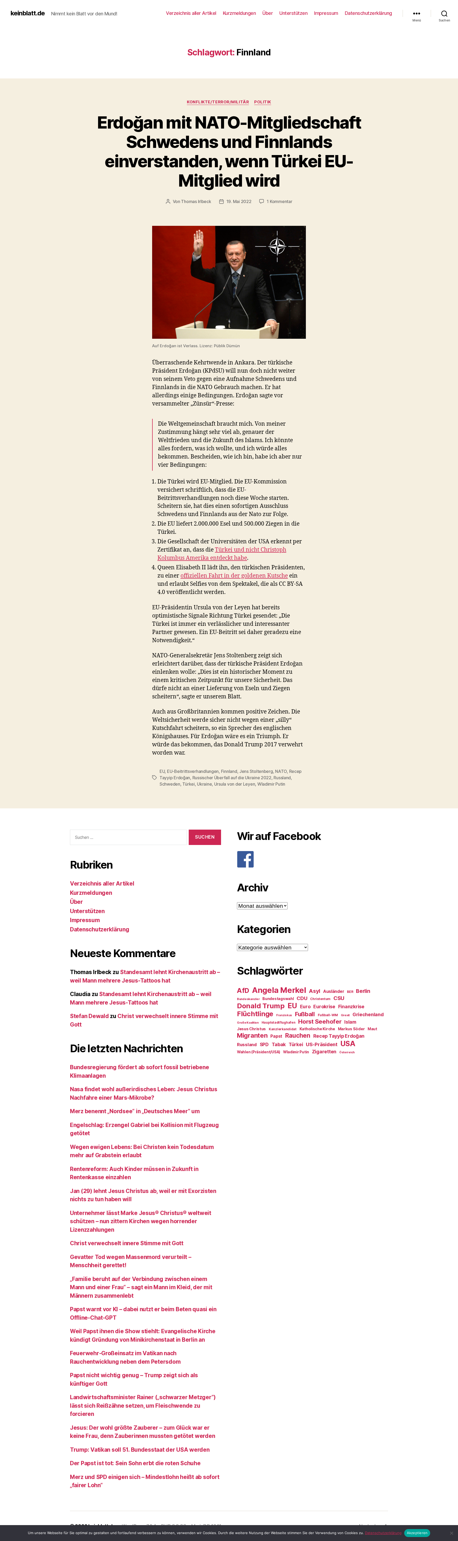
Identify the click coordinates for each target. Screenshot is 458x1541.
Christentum (320, 999)
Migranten (252, 1035)
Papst (276, 1036)
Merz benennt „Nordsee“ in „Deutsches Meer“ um (135, 1111)
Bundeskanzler (248, 999)
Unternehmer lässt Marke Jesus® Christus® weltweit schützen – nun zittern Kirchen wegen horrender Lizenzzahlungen (140, 1221)
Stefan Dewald (89, 1016)
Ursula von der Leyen (234, 784)
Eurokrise (324, 1006)
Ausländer (333, 991)
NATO (281, 771)
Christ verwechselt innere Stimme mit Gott (126, 1243)
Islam (350, 1022)
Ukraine (204, 784)
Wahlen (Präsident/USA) (258, 1052)
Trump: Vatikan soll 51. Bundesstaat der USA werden (140, 1449)
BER (350, 992)
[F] (312, 859)
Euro (305, 1006)
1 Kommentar (279, 201)
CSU (338, 998)
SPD (264, 1044)
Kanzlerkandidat (283, 1029)
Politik (262, 102)
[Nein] (451, 1533)
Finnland (229, 771)
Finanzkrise (351, 1006)
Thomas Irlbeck (196, 201)
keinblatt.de (28, 13)
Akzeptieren (417, 1533)
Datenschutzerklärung (368, 13)
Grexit (345, 1015)
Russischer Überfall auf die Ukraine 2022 (231, 777)
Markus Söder (351, 1029)
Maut (372, 1029)
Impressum (326, 13)
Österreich (347, 1052)
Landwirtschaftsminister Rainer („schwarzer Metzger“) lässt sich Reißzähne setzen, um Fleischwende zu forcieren (143, 1405)
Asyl (314, 991)
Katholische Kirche (317, 1029)
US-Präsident (321, 1044)
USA (347, 1043)
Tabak (279, 1044)
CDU (302, 998)
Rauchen (297, 1035)
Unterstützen (293, 13)
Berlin (363, 991)
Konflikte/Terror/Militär (218, 102)
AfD (243, 990)
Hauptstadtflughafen (279, 1022)
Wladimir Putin (271, 784)
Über (267, 13)
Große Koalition (248, 1022)
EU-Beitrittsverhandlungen (193, 771)
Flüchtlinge (255, 1014)
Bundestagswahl (278, 999)
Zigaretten (324, 1051)
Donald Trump (261, 1006)
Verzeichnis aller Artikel (191, 13)
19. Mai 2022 (239, 201)
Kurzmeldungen (239, 13)
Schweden (170, 784)
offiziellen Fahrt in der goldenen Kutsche (234, 575)
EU (162, 771)
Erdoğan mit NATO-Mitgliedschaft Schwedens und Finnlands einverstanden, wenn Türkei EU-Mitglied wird (229, 151)
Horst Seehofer (319, 1021)
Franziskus (284, 1015)
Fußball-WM (328, 1015)
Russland (282, 777)
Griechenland (368, 1014)
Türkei (188, 784)
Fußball (305, 1014)
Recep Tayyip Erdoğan (339, 1036)
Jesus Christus (251, 1029)
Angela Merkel (279, 990)
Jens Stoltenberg (256, 771)
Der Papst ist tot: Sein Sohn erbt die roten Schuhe (135, 1463)
